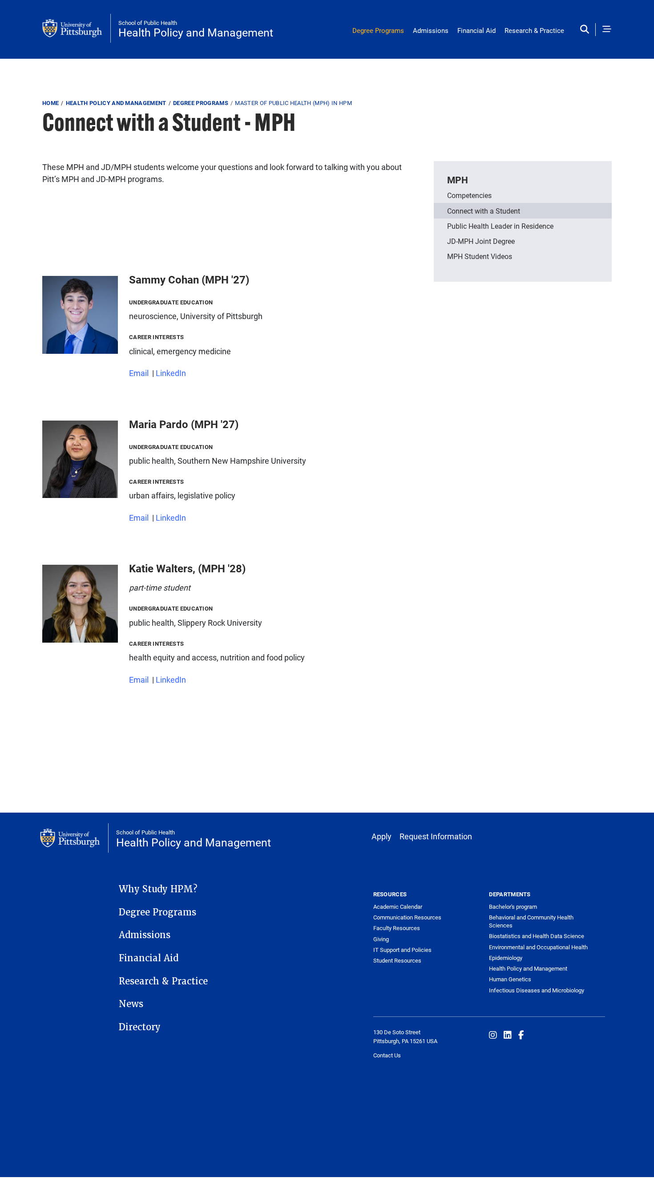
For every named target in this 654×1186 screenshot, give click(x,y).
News (131, 1004)
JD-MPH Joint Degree (481, 241)
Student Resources (397, 960)
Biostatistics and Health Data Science (536, 936)
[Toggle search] (586, 29)
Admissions (430, 30)
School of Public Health (147, 22)
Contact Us (387, 1055)
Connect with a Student (483, 210)
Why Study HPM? (158, 889)
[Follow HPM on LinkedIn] (508, 1034)
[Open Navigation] (607, 29)
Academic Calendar (397, 907)
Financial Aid (476, 30)
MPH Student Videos (479, 256)
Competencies (469, 195)
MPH (457, 180)
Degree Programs (378, 30)
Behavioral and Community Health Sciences (531, 921)
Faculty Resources (396, 928)
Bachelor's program (513, 907)
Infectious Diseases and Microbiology (536, 990)
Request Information (436, 836)
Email (139, 373)
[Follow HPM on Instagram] (493, 1034)
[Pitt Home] (76, 28)
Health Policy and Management (195, 32)
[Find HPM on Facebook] (521, 1034)
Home (50, 103)
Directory (140, 1027)
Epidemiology (505, 958)
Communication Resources (407, 917)
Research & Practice (534, 30)
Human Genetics (510, 979)
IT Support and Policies (402, 950)
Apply (381, 836)
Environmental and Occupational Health (538, 947)
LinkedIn (171, 373)
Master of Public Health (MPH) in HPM (293, 103)
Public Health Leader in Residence (500, 226)
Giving (381, 939)
